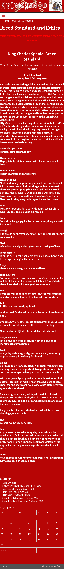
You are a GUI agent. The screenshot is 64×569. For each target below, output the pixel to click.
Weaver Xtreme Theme (53, 566)
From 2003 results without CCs (16, 495)
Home (6, 21)
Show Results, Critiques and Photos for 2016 (22, 501)
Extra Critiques (9, 483)
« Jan (3, 550)
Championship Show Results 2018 (18, 489)
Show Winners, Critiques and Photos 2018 (21, 486)
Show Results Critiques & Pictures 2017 (20, 498)
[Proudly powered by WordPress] (43, 566)
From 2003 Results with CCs (15, 492)
